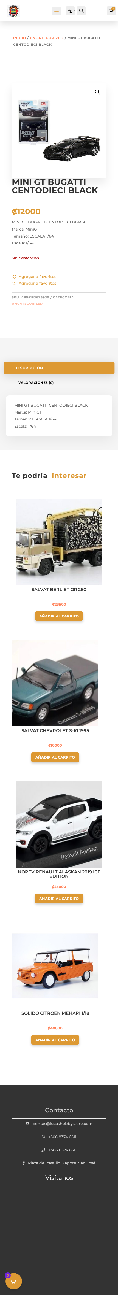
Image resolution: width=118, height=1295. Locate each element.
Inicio (19, 38)
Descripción (28, 368)
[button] (34, 277)
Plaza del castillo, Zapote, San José (61, 1163)
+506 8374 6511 (62, 1136)
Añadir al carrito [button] (59, 616)
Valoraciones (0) (36, 383)
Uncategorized (47, 38)
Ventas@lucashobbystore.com (62, 1123)
